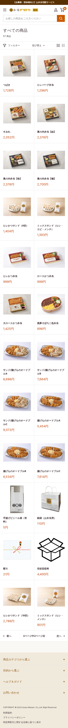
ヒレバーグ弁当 (45, 84)
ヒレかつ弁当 (10, 276)
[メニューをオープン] (4, 10)
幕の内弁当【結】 (46, 131)
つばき (6, 84)
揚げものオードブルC (48, 471)
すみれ (6, 131)
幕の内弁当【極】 (46, 178)
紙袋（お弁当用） (46, 517)
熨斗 (5, 568)
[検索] (61, 18)
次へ (59, 635)
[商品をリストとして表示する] (63, 45)
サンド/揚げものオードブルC (16, 422)
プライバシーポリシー (14, 717)
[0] (62, 10)
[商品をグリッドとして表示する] (58, 45)
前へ (9, 635)
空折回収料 (43, 568)
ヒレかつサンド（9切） (15, 225)
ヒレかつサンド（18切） (17, 615)
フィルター (14, 45)
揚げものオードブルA (48, 420)
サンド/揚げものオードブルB (50, 371)
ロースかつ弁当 (45, 276)
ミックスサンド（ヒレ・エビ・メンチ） (50, 227)
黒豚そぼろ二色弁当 (48, 323)
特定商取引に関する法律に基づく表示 (22, 722)
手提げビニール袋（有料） (15, 519)
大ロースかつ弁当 (12, 323)
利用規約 (7, 712)
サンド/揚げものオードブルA (16, 371)
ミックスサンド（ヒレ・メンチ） (50, 617)
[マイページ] (55, 10)
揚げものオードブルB (14, 471)
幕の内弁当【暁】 (12, 178)
